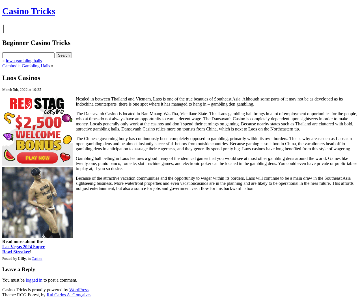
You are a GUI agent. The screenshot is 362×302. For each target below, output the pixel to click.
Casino (37, 258)
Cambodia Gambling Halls (26, 65)
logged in (34, 280)
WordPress (79, 289)
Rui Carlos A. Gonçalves (69, 294)
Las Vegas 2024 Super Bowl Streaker (23, 249)
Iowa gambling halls (24, 60)
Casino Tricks (28, 11)
